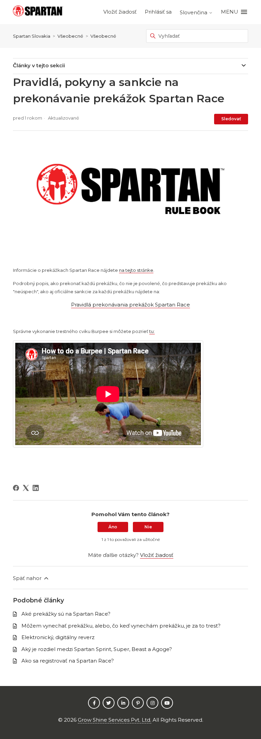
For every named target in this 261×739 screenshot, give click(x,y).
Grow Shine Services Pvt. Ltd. (114, 720)
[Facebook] (16, 488)
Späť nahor (28, 578)
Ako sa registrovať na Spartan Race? (67, 660)
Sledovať (231, 118)
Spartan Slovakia (31, 36)
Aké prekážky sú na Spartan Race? (65, 614)
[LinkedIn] (36, 488)
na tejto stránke (136, 270)
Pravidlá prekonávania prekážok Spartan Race (130, 304)
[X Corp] (26, 488)
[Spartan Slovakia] (38, 12)
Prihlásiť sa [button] (158, 11)
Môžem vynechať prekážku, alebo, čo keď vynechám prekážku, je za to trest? (121, 625)
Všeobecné (70, 36)
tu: (152, 331)
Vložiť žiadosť (120, 11)
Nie (148, 526)
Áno (112, 526)
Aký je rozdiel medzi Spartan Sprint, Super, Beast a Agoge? (96, 649)
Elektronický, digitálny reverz (57, 637)
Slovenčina (194, 12)
